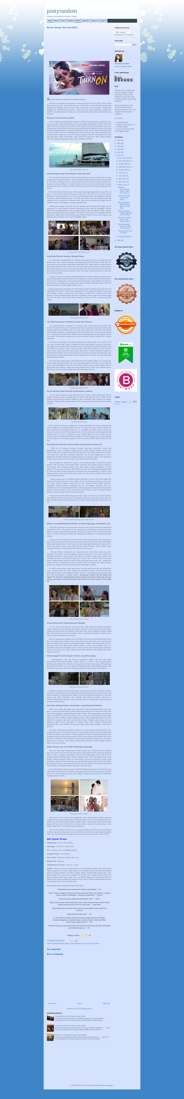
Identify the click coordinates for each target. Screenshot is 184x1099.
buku (130, 402)
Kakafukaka (103, 112)
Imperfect (63, 718)
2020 (119, 240)
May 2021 (122, 179)
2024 (119, 146)
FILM (63, 20)
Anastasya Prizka (123, 63)
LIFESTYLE (86, 20)
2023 (119, 149)
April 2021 (122, 182)
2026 (119, 140)
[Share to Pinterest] (77, 941)
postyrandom (62, 11)
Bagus (67, 943)
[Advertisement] (80, 44)
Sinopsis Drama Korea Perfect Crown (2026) (70, 1016)
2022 (119, 152)
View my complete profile (123, 66)
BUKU (56, 20)
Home (79, 1003)
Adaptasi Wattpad (58, 943)
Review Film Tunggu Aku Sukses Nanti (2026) (70, 1035)
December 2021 (124, 158)
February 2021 (124, 236)
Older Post (106, 1003)
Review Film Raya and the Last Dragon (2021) (124, 219)
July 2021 (122, 173)
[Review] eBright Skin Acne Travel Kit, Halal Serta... (124, 226)
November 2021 (124, 161)
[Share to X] (74, 941)
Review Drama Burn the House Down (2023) (70, 1025)
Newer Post (52, 1003)
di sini (57, 652)
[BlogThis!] (72, 941)
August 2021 (123, 170)
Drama (84, 943)
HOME (50, 20)
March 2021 (123, 185)
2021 (119, 155)
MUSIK (78, 20)
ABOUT (103, 20)
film (135, 401)
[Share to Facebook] (76, 941)
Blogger (110, 1085)
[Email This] (70, 941)
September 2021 (124, 167)
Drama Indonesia (93, 943)
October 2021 (123, 164)
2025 (119, 143)
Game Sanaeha (96, 773)
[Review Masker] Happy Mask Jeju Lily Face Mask (125, 212)
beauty (124, 402)
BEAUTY (95, 20)
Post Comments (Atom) (84, 1008)
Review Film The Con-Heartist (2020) (124, 197)
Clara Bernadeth (75, 943)
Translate (130, 35)
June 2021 (122, 176)
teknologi (117, 404)
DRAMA (71, 20)
